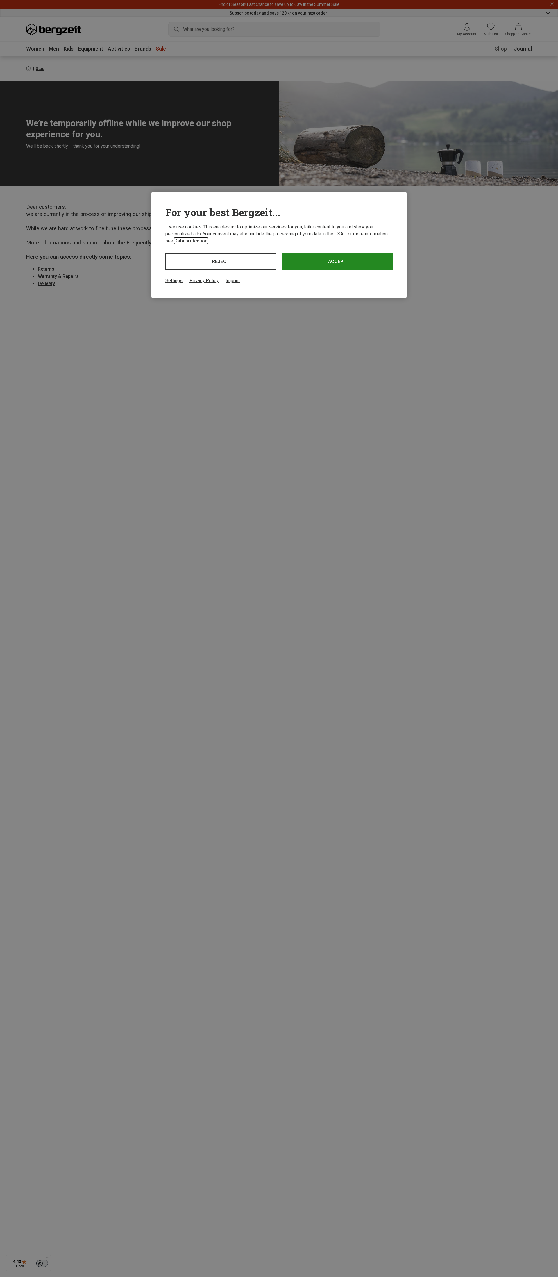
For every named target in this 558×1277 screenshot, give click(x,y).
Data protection (191, 241)
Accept (337, 261)
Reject (221, 261)
